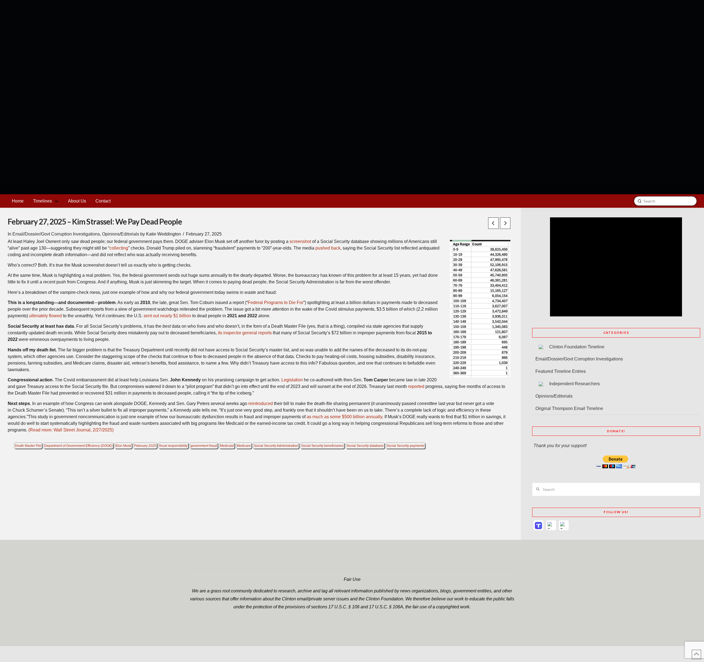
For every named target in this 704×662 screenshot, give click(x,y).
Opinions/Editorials (120, 234)
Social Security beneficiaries (322, 446)
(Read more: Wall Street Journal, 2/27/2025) (71, 430)
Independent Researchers (574, 383)
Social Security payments (405, 446)
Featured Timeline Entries (560, 371)
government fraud (204, 446)
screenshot (300, 241)
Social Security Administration (276, 446)
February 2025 (145, 446)
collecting (118, 248)
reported (416, 386)
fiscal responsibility (173, 446)
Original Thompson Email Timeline (569, 408)
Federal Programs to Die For (275, 302)
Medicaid (227, 446)
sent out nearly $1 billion (167, 315)
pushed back (327, 248)
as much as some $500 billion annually (344, 416)
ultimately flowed (45, 315)
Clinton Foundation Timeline (576, 346)
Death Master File (28, 446)
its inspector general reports (245, 332)
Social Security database (365, 446)
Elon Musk (123, 446)
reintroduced (260, 403)
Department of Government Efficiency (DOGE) (78, 446)
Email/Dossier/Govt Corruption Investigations (56, 234)
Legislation (292, 379)
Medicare (244, 446)
